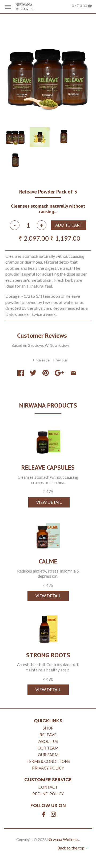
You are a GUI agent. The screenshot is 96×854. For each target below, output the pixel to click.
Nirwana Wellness (24, 7)
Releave (48, 734)
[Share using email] (74, 373)
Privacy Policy (48, 768)
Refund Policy (48, 793)
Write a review (57, 345)
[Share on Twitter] (33, 373)
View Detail (49, 502)
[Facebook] (43, 814)
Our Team (48, 748)
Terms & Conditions (48, 761)
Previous (60, 360)
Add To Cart (68, 225)
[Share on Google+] (59, 373)
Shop (48, 728)
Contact (48, 787)
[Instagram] (53, 814)
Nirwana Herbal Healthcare (27, 182)
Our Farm (48, 754)
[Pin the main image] (46, 373)
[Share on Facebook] (21, 373)
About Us (48, 741)
